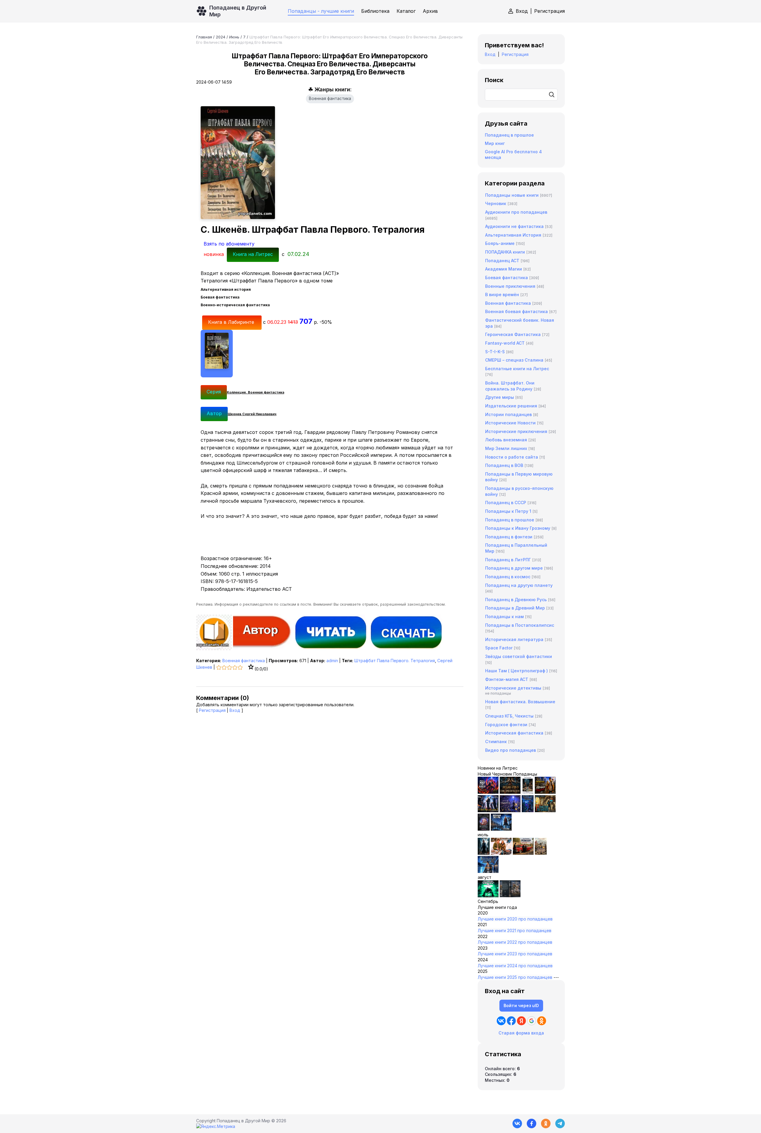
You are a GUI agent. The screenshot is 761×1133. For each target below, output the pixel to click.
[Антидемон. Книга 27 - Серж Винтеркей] (484, 853)
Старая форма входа (521, 1032)
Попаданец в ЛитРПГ (508, 559)
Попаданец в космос (507, 576)
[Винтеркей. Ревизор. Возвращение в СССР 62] (528, 792)
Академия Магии (503, 268)
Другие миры (499, 397)
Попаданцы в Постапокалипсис (519, 625)
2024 (220, 37)
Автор (214, 413)
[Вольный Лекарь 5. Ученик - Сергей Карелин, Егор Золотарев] (488, 871)
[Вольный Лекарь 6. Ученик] (501, 829)
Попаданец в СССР (505, 502)
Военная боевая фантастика (516, 311)
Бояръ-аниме (500, 243)
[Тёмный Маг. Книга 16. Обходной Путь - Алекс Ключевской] (528, 810)
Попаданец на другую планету (519, 585)
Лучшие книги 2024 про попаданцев (515, 965)
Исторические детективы (513, 687)
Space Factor (498, 647)
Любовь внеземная (506, 439)
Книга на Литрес (253, 254)
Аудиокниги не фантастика (514, 226)
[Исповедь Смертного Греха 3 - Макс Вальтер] (488, 895)
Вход (522, 11)
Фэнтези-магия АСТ (506, 679)
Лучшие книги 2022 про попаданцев (515, 942)
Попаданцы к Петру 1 (508, 511)
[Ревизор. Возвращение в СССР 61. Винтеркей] (523, 853)
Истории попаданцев (508, 414)
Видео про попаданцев (510, 750)
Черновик (495, 203)
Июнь (234, 37)
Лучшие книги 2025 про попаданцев (515, 977)
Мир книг (495, 143)
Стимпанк (496, 741)
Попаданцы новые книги (512, 195)
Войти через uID (521, 1005)
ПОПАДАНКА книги (505, 251)
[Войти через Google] (531, 1020)
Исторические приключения (516, 431)
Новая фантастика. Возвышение (520, 701)
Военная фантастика (330, 98)
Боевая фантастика (506, 277)
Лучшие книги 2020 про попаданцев (515, 918)
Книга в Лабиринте (232, 322)
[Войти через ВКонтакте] (501, 1020)
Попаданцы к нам (504, 616)
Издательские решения (511, 405)
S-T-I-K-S (495, 351)
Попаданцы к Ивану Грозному (517, 528)
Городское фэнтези (506, 724)
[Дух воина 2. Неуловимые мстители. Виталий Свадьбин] (541, 853)
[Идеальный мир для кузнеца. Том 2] (488, 792)
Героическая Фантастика (513, 334)
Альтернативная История (513, 234)
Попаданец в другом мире (514, 568)
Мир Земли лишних (506, 448)
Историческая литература (514, 639)
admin (332, 660)
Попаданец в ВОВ (504, 465)
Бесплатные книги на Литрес (517, 368)
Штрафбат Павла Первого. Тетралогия (394, 660)
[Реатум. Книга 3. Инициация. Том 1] (484, 829)
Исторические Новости (510, 422)
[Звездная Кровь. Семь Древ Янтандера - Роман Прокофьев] (510, 792)
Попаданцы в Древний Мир (515, 607)
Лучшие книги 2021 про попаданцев (514, 930)
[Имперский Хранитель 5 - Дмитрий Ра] (510, 810)
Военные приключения (510, 286)
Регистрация (549, 11)
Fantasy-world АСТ (505, 343)
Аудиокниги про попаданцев (516, 212)
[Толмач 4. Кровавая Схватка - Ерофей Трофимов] (510, 895)
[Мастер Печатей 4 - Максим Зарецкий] (545, 810)
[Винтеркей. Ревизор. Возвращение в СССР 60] (501, 853)
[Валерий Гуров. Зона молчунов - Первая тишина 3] (545, 792)
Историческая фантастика (514, 732)
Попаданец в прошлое (509, 134)
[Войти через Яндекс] (521, 1020)
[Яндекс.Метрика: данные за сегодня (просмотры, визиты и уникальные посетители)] (215, 1126)
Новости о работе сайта (511, 457)
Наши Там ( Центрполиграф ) (516, 670)
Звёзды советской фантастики (518, 656)
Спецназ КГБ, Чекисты (509, 715)
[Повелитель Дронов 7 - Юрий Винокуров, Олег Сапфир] (488, 810)
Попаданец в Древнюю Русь (516, 599)
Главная (204, 37)
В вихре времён (502, 294)
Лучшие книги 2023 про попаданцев (515, 953)
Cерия (214, 392)
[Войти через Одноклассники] (541, 1020)
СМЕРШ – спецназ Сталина (514, 359)
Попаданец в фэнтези (508, 536)
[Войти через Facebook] (511, 1020)
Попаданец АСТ (502, 260)
